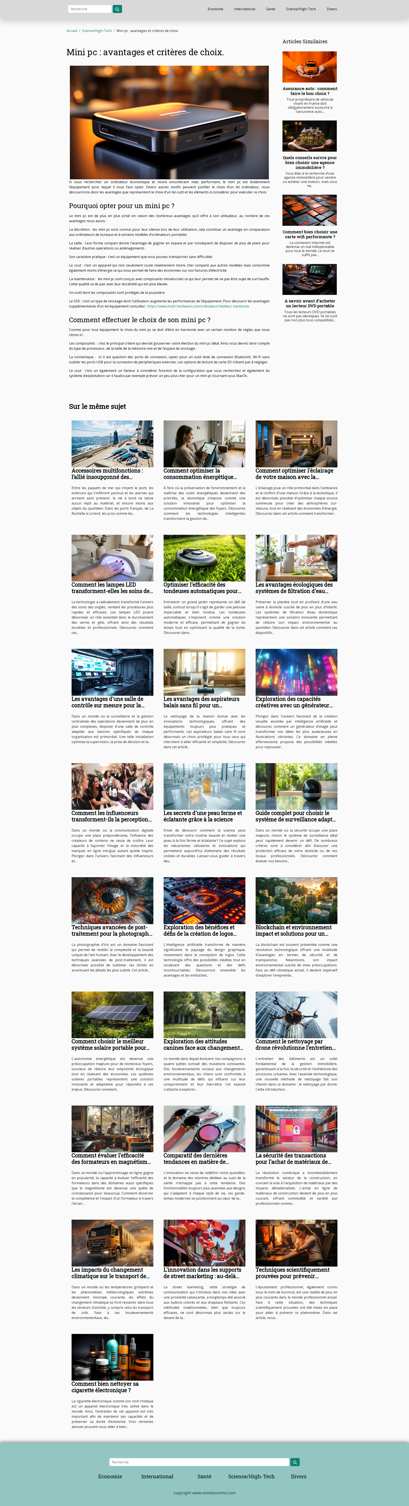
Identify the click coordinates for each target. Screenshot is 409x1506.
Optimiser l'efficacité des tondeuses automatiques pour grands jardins (201, 591)
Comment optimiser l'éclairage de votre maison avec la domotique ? (294, 477)
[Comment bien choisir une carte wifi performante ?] (309, 210)
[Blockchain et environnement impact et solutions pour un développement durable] (296, 900)
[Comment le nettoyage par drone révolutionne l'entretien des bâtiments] (296, 1014)
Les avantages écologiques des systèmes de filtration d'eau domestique (294, 591)
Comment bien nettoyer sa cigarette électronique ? (105, 1387)
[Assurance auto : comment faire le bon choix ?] (309, 67)
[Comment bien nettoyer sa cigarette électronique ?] (112, 1357)
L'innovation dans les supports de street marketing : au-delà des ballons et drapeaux (202, 1276)
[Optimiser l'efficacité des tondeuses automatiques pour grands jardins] (204, 557)
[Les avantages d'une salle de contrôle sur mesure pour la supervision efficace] (112, 672)
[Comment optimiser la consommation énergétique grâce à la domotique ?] (204, 443)
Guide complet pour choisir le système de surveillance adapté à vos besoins (295, 819)
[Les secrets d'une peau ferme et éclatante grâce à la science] (204, 786)
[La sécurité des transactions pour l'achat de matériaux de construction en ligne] (296, 1128)
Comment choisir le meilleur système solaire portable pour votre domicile (109, 1048)
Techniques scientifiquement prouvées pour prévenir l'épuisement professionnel (293, 1276)
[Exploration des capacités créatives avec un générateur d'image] (296, 672)
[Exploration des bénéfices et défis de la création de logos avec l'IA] (204, 900)
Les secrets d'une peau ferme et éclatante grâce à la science (203, 816)
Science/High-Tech (301, 9)
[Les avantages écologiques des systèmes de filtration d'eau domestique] (296, 557)
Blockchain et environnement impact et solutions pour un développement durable (294, 934)
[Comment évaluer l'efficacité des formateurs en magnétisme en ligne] (112, 1128)
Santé (270, 9)
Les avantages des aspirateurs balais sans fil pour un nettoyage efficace (201, 705)
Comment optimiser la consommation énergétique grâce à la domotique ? (198, 477)
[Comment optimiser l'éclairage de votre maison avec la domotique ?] (296, 443)
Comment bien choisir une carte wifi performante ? (310, 234)
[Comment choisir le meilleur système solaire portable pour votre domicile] (112, 1014)
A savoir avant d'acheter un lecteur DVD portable (310, 303)
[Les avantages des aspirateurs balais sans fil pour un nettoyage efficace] (204, 672)
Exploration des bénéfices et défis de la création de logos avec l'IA (199, 934)
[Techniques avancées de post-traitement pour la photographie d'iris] (112, 900)
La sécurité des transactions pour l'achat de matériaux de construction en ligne (292, 1162)
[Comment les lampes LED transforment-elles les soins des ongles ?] (112, 557)
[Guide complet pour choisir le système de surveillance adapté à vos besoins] (296, 786)
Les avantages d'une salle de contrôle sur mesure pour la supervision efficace (107, 705)
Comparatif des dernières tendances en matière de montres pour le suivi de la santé (197, 1165)
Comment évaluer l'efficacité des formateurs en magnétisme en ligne (111, 1162)
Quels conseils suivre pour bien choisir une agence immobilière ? (310, 162)
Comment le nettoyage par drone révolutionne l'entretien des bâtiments (294, 1048)
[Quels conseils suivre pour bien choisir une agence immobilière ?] (309, 136)
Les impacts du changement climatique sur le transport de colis (109, 1276)
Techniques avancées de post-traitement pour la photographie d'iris (112, 934)
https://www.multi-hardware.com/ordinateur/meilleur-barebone (198, 306)
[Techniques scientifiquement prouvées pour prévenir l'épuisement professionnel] (296, 1242)
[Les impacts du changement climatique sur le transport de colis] (112, 1242)
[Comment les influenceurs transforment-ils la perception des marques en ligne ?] (112, 786)
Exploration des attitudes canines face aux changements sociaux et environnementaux (203, 1048)
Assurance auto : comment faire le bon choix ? (310, 91)
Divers (332, 9)
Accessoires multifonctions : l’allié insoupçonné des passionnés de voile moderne (108, 477)
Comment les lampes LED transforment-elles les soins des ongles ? (112, 591)
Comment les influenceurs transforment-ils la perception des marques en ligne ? (110, 819)
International (244, 9)
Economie (215, 9)
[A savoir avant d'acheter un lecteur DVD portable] (309, 279)
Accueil (71, 30)
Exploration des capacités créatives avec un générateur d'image (292, 705)
